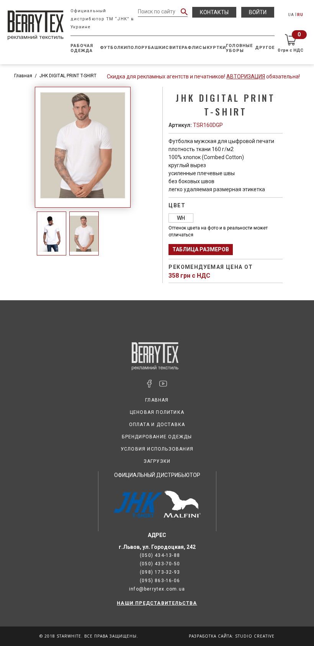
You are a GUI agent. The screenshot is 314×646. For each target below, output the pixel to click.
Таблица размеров (200, 249)
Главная (23, 75)
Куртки (216, 47)
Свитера (176, 47)
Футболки (114, 47)
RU (300, 15)
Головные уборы (239, 48)
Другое (265, 47)
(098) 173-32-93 (160, 572)
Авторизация (245, 76)
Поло (134, 47)
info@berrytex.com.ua (157, 589)
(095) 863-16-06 (160, 580)
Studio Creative (255, 636)
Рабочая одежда (81, 48)
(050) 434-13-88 (160, 555)
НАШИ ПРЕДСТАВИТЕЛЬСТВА (157, 603)
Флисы (197, 47)
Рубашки (153, 47)
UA (291, 15)
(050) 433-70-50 (160, 563)
